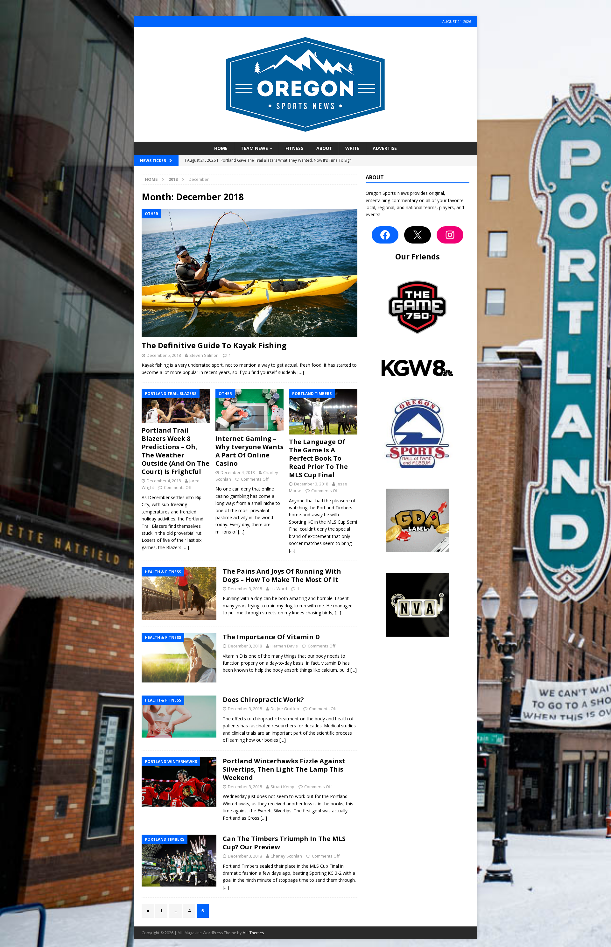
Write (352, 148)
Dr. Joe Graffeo (284, 708)
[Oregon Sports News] (305, 138)
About (324, 148)
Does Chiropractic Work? (263, 699)
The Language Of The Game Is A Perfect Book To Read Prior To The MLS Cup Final (318, 458)
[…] (301, 372)
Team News (254, 148)
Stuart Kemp (282, 786)
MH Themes (253, 933)
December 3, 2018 (311, 484)
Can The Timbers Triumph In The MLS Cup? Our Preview (284, 842)
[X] (417, 235)
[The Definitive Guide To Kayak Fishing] (249, 273)
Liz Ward (278, 588)
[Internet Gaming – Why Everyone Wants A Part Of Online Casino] (249, 410)
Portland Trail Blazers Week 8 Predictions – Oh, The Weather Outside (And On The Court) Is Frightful (175, 451)
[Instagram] (450, 235)
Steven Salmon (204, 355)
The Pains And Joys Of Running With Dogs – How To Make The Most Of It (282, 575)
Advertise (385, 148)
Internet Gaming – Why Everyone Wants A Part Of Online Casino (249, 451)
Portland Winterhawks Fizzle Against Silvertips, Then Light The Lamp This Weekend (284, 769)
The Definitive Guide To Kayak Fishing (214, 345)
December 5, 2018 (164, 355)
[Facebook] (385, 235)
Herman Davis (284, 646)
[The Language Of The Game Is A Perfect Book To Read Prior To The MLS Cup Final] (323, 412)
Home (221, 148)
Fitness (294, 148)
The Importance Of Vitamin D (271, 637)
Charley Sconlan (286, 856)
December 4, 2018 (164, 481)
